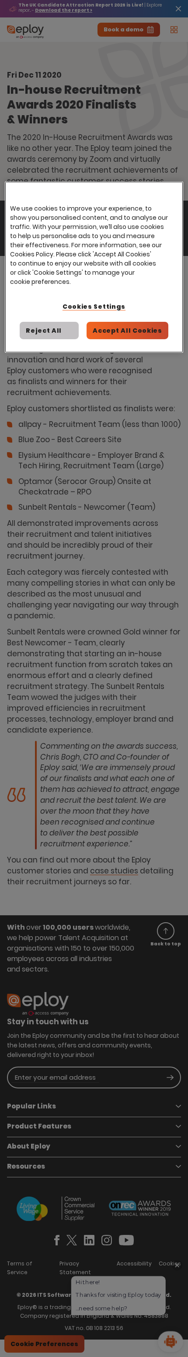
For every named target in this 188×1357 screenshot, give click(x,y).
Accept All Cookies (127, 330)
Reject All (44, 330)
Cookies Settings (94, 306)
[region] (94, 267)
